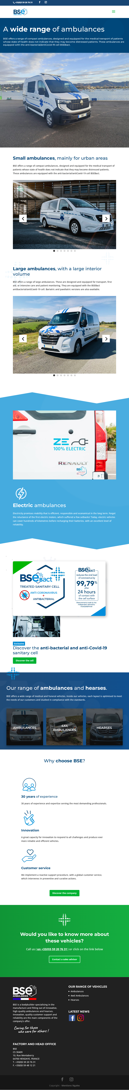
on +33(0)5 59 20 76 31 (52, 949)
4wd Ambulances (80, 995)
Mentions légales (71, 1085)
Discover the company (64, 893)
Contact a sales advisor (64, 959)
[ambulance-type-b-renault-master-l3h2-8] (64, 372)
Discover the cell (25, 660)
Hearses (104, 728)
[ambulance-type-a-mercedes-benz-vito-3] (64, 248)
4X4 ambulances (64, 728)
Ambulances (24, 728)
